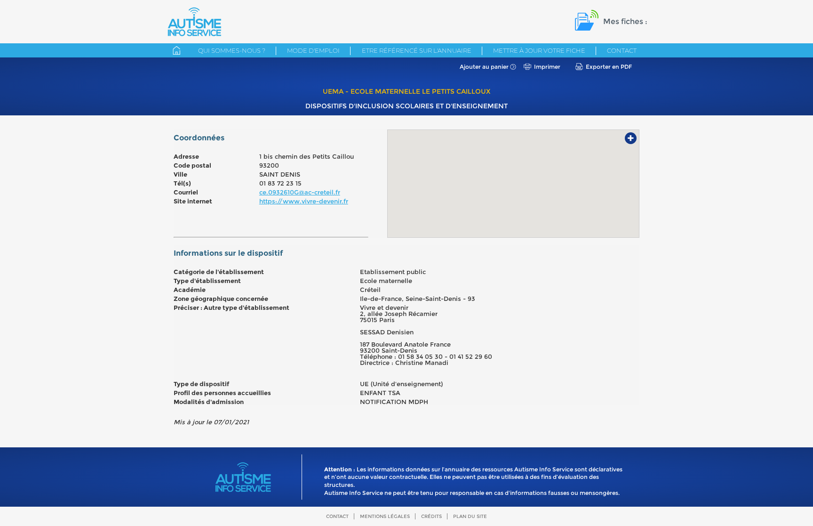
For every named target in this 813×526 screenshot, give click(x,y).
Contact (622, 50)
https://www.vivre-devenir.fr (303, 201)
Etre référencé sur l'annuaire (416, 50)
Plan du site (470, 516)
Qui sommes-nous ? (231, 50)
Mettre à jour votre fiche (539, 50)
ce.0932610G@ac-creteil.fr (299, 192)
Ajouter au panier (484, 66)
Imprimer (547, 66)
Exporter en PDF (609, 66)
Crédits (431, 516)
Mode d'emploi (313, 50)
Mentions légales (385, 516)
